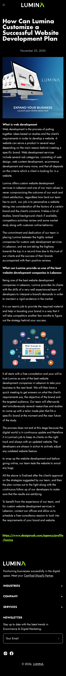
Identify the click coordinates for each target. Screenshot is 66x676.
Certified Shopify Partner (38, 575)
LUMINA (38, 664)
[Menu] (3, 5)
